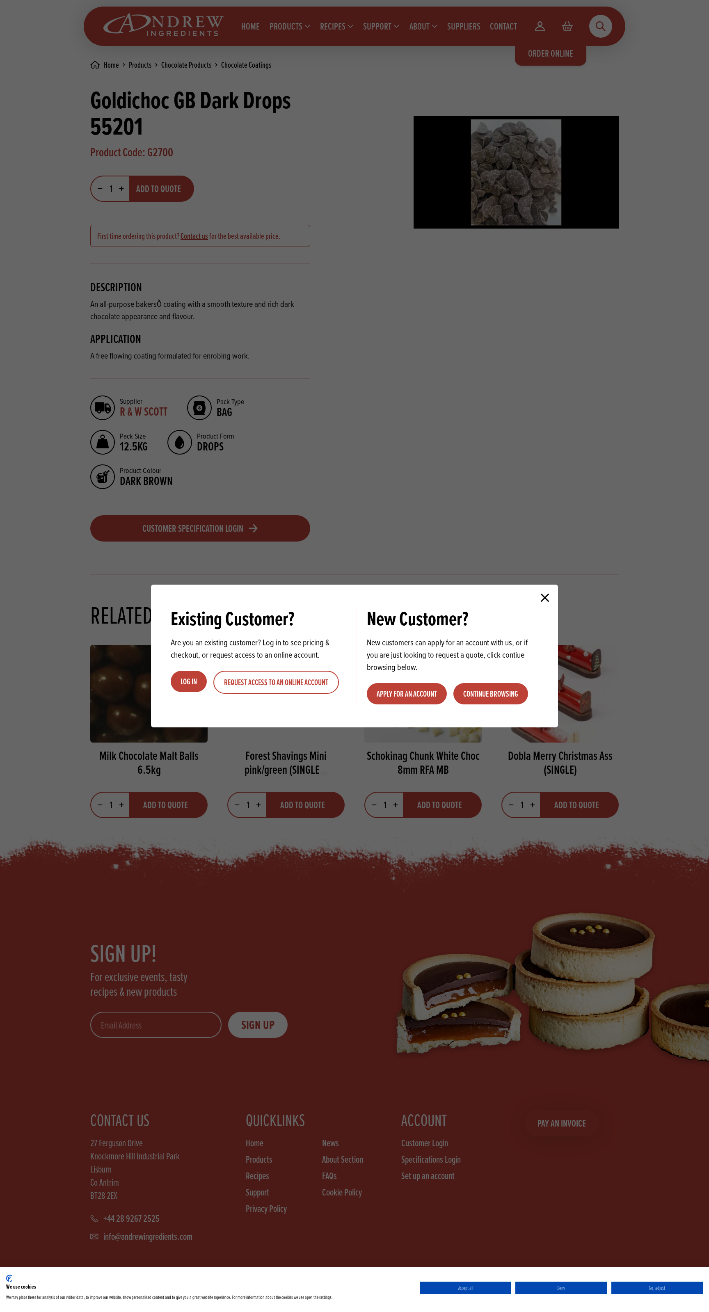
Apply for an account (407, 693)
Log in (189, 681)
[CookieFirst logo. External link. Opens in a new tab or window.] (9, 1278)
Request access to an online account (276, 682)
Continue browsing (490, 693)
